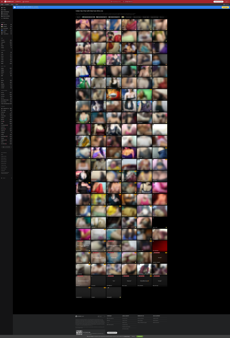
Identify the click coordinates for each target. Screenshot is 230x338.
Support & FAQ (3, 156)
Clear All (78, 17)
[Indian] (122, 17)
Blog (2, 154)
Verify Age (225, 7)
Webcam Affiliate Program (142, 322)
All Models (3, 170)
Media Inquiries (3, 161)
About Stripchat (4, 152)
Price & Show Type (101, 17)
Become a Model (4, 167)
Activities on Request (114, 17)
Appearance (88, 17)
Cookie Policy (127, 336)
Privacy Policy (3, 163)
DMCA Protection (156, 322)
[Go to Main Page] (9, 1)
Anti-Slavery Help (125, 328)
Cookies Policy (125, 324)
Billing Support (3, 158)
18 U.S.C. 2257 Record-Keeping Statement (5, 173)
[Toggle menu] (2, 1)
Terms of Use (3, 165)
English (100, 316)
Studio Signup (3, 168)
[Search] (123, 1)
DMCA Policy (124, 322)
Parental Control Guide (126, 326)
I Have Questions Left (112, 332)
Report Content (3, 159)
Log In (226, 1)
